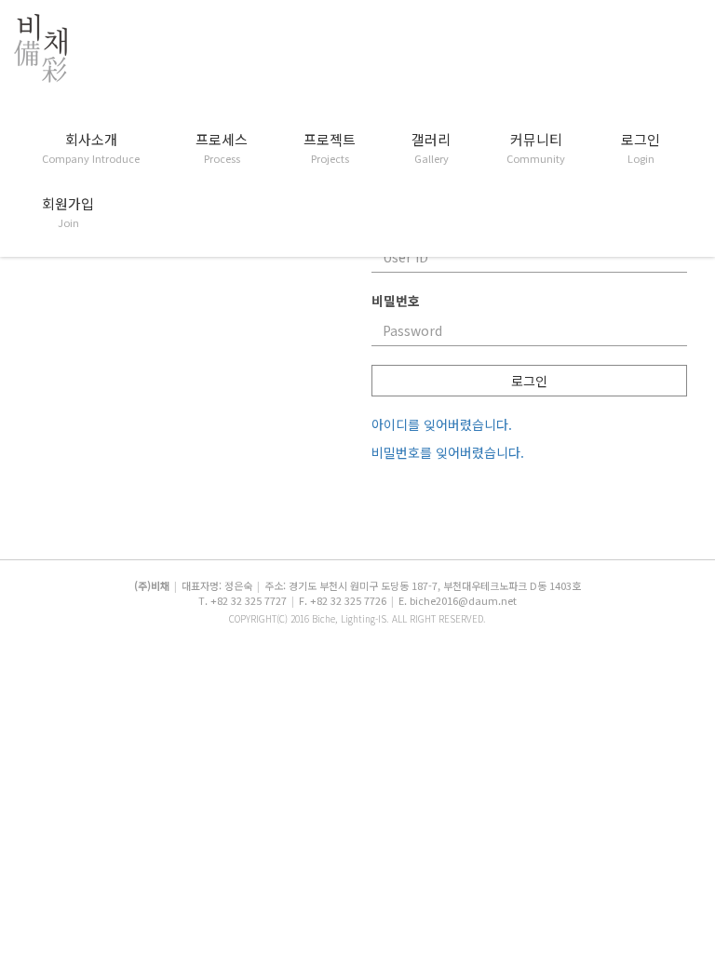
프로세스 (222, 148)
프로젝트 (330, 148)
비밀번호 (395, 300)
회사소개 (91, 148)
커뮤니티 (535, 148)
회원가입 (68, 212)
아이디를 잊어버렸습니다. (441, 424)
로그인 (640, 148)
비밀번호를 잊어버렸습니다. (447, 452)
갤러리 (431, 148)
